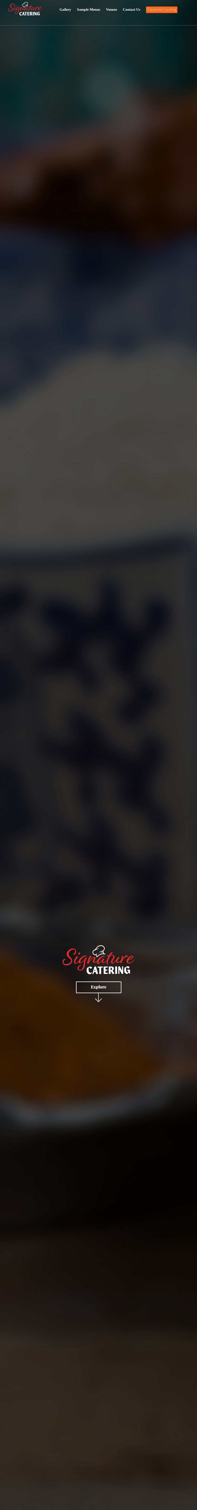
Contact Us (131, 9)
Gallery (65, 9)
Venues (111, 9)
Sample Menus (88, 9)
